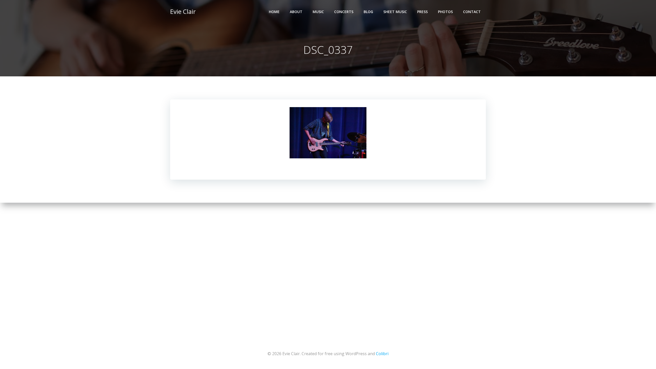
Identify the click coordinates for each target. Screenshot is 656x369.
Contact (472, 11)
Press (422, 11)
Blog (368, 11)
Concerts (343, 11)
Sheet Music (395, 11)
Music (318, 11)
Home (274, 11)
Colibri (382, 353)
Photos (445, 11)
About (296, 11)
